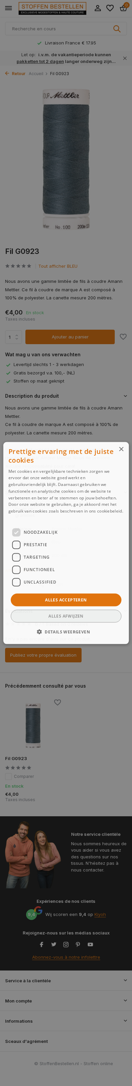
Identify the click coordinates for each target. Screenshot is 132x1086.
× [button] (121, 449)
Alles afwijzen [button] (66, 616)
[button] (66, 632)
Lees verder (20, 518)
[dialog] (66, 543)
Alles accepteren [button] (66, 599)
